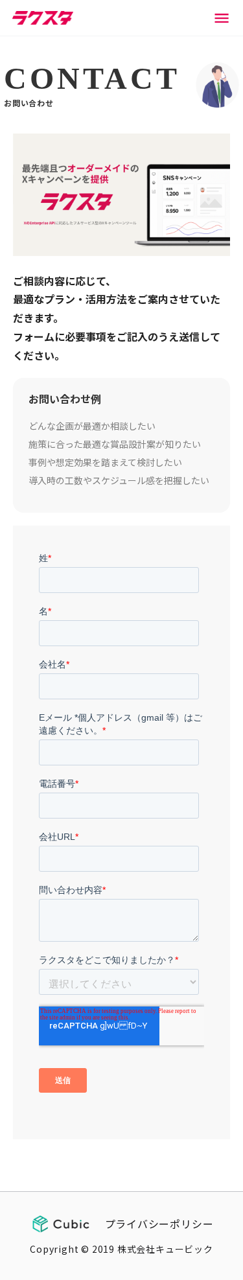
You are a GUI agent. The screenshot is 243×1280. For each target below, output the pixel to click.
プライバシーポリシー (159, 1223)
